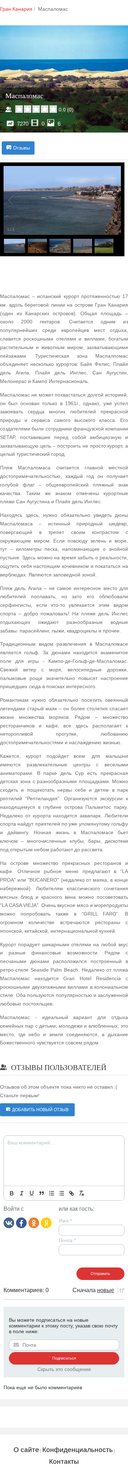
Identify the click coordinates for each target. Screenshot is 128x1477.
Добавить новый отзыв (40, 1109)
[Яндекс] (46, 1222)
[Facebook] (21, 1222)
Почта (67, 1240)
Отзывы (21, 148)
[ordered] (52, 1193)
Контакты (64, 1461)
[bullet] (61, 1193)
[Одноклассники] (33, 1222)
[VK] (9, 1222)
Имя (65, 1221)
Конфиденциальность (77, 1449)
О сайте (26, 1449)
